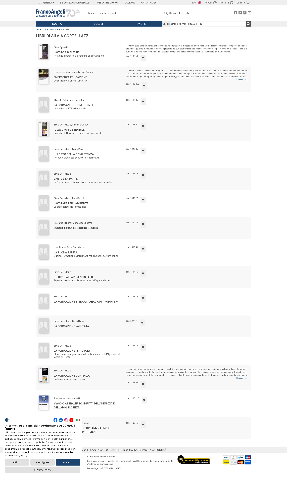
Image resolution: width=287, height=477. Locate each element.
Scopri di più (241, 80)
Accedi (208, 2)
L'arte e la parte (66, 178)
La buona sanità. (66, 252)
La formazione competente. (74, 105)
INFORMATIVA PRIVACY (135, 450)
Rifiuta (17, 462)
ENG (194, 2)
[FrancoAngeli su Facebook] (235, 13)
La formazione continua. (72, 375)
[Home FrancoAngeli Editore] (58, 13)
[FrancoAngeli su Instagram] (244, 13)
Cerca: (166, 23)
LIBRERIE (115, 450)
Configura (42, 462)
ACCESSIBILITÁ (158, 450)
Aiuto (114, 13)
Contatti (104, 13)
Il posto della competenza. (74, 154)
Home (38, 29)
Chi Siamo (92, 13)
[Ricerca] (248, 24)
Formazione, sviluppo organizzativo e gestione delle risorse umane (81, 430)
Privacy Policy (42, 469)
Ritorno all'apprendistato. (74, 277)
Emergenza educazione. (71, 77)
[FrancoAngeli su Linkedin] (240, 13)
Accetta (68, 462)
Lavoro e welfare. (66, 52)
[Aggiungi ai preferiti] (143, 58)
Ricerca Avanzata (179, 13)
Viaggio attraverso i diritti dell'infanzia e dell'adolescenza (84, 405)
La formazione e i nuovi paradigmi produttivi (86, 301)
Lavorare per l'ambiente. (71, 203)
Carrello (241, 2)
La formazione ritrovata (72, 350)
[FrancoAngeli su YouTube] (249, 13)
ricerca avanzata (52, 29)
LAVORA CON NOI (99, 450)
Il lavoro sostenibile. (69, 129)
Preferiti (224, 2)
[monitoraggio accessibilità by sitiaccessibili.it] (194, 457)
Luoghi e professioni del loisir (76, 228)
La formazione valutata (71, 326)
